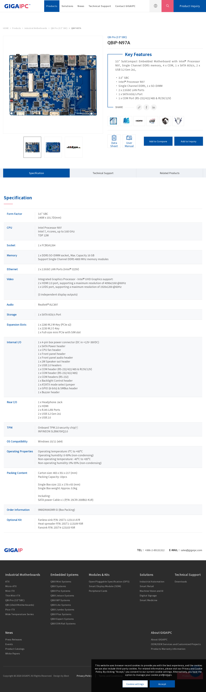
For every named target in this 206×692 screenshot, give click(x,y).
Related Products (169, 173)
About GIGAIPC (161, 632)
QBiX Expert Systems (62, 618)
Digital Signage (148, 595)
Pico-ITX (10, 609)
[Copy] (139, 107)
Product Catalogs (15, 648)
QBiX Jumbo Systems (62, 609)
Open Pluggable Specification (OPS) (109, 581)
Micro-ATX (11, 586)
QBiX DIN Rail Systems (63, 623)
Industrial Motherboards (36, 28)
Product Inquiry (190, 6)
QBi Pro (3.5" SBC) (59, 28)
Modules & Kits (99, 574)
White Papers (12, 653)
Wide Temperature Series (19, 614)
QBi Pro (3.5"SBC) (14, 600)
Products (51, 6)
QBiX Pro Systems (60, 590)
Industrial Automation (152, 581)
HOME (6, 28)
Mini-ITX (10, 590)
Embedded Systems (65, 574)
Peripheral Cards (98, 590)
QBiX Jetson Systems (62, 595)
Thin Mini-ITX (12, 595)
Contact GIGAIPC (125, 6)
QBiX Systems (58, 586)
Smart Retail (147, 586)
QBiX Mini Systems (61, 581)
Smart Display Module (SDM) (105, 586)
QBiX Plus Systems (61, 614)
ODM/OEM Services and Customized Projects (176, 644)
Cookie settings (135, 684)
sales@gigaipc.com (191, 550)
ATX (7, 581)
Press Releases (13, 639)
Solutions (67, 6)
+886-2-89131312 (155, 550)
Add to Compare (158, 141)
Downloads (181, 581)
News (81, 6)
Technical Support (100, 6)
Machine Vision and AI (151, 590)
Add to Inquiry (188, 141)
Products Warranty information (168, 648)
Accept (162, 684)
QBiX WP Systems (60, 600)
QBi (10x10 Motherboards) (19, 604)
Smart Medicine (148, 600)
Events (9, 644)
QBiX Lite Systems (61, 604)
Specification (36, 173)
